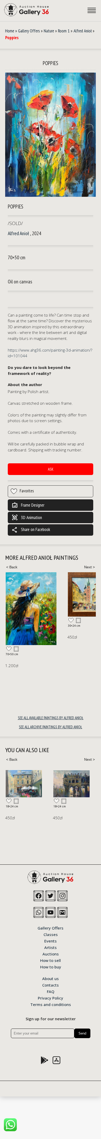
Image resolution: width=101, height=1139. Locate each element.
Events (50, 940)
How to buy (50, 966)
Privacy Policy (50, 997)
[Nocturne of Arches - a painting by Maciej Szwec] (71, 783)
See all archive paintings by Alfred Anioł (50, 726)
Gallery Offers (29, 31)
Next (89, 567)
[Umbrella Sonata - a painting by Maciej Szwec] (24, 783)
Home (9, 31)
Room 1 (64, 31)
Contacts (50, 984)
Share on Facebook (31, 530)
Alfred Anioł (83, 31)
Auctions (50, 953)
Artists (50, 947)
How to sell (50, 960)
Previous (11, 567)
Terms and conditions (50, 1004)
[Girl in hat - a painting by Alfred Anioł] (31, 608)
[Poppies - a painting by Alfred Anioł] (50, 135)
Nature (49, 31)
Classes (51, 934)
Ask (50, 469)
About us (50, 978)
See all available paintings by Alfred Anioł (50, 717)
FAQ (50, 991)
